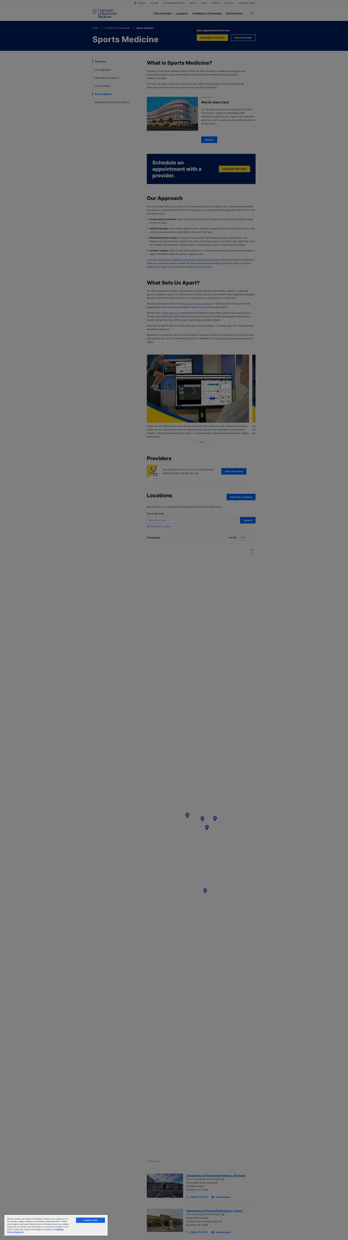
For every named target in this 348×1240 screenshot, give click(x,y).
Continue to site (90, 1220)
